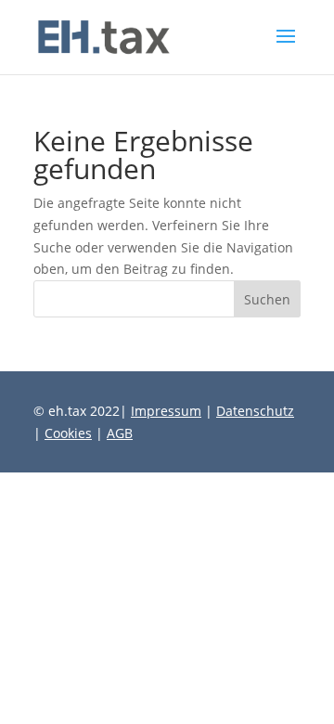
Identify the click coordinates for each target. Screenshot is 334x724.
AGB (120, 433)
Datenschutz (255, 411)
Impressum (166, 411)
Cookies (68, 433)
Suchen (267, 299)
